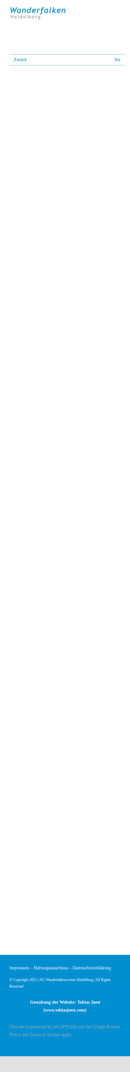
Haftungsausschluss (51, 968)
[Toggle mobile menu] (118, 10)
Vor (117, 59)
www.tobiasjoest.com (65, 1010)
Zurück (20, 59)
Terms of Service (45, 1034)
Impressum (19, 968)
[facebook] (119, 1045)
